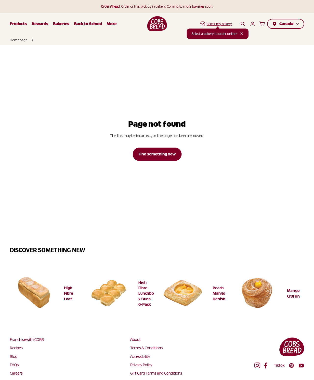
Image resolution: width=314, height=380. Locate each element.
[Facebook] (267, 365)
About (135, 339)
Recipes (16, 348)
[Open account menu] (252, 24)
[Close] (242, 33)
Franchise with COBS (27, 339)
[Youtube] (301, 365)
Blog (13, 356)
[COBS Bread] (157, 24)
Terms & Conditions (146, 348)
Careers (16, 373)
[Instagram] (257, 365)
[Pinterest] (291, 365)
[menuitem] (111, 24)
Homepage (19, 40)
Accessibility (140, 356)
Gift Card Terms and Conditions (156, 373)
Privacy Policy (141, 365)
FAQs (14, 365)
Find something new (157, 154)
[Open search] (243, 24)
